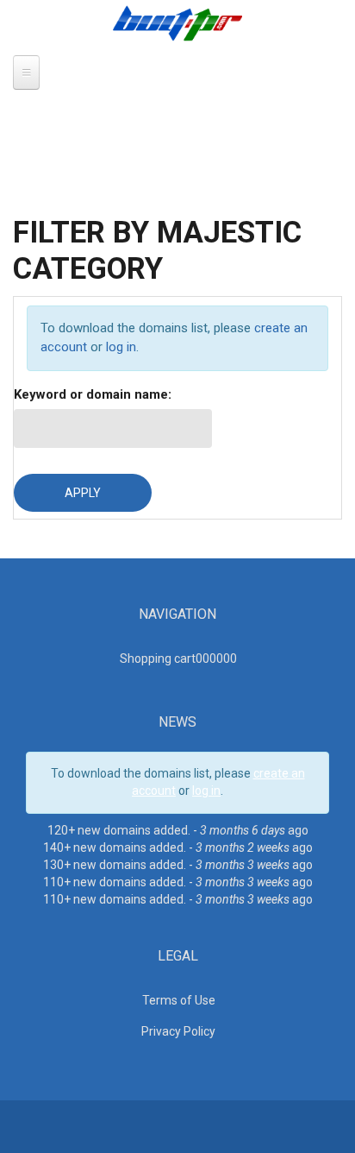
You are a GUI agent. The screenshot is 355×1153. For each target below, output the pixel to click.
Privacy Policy (178, 1031)
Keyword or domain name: (92, 394)
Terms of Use (178, 1000)
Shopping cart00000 (178, 658)
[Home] (177, 22)
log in (121, 347)
